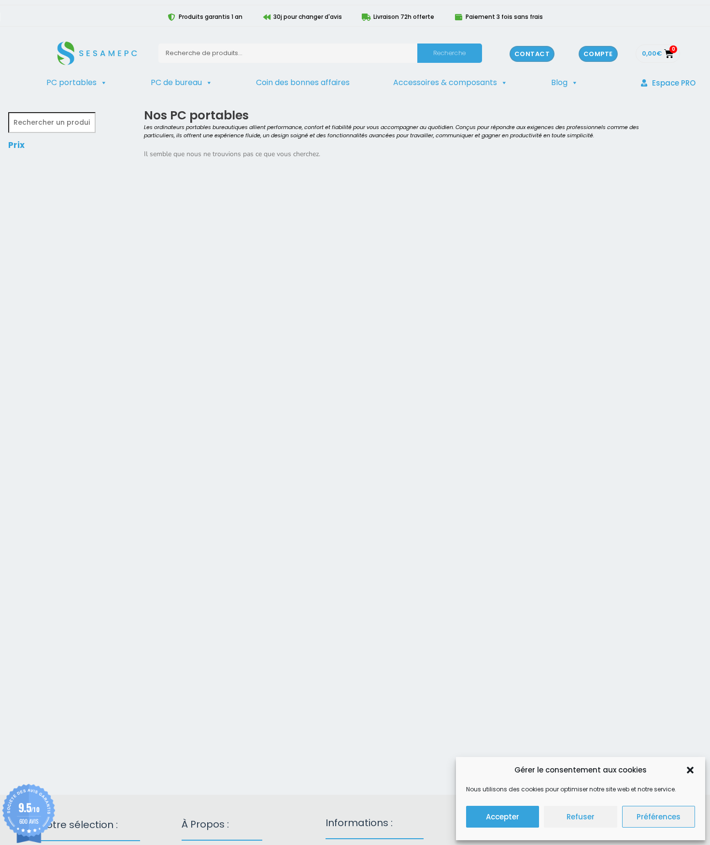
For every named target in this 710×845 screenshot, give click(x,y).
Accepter (502, 817)
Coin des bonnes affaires (303, 82)
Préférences (659, 817)
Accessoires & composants (445, 82)
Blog (559, 82)
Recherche (449, 53)
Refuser (581, 817)
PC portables (71, 82)
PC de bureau (176, 82)
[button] (690, 770)
